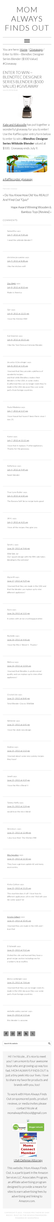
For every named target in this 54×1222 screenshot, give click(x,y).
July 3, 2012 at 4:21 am (17, 522)
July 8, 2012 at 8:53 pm (17, 287)
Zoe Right (11, 283)
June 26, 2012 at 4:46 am (18, 640)
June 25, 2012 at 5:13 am (18, 1015)
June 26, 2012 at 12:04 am (19, 666)
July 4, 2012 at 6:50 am (17, 496)
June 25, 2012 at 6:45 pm (18, 724)
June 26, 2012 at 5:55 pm (18, 613)
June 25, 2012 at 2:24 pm (18, 806)
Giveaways (14, 189)
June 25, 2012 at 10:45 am (19, 921)
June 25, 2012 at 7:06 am (18, 982)
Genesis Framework (37, 1215)
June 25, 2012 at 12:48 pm (19, 832)
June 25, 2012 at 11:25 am (19, 888)
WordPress (33, 1218)
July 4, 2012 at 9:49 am (17, 470)
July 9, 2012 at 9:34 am (17, 235)
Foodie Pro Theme (32, 1213)
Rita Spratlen (13, 855)
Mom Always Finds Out (27, 18)
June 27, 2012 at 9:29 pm (18, 581)
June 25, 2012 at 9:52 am (18, 950)
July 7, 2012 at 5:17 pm (17, 411)
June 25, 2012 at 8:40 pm (18, 698)
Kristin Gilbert (13, 917)
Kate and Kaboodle (14, 124)
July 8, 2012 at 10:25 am (18, 340)
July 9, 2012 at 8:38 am (17, 261)
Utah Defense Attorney (28, 1160)
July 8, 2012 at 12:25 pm (18, 313)
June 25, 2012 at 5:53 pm (18, 751)
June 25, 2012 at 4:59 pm (18, 780)
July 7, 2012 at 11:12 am (18, 440)
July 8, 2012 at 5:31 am (17, 366)
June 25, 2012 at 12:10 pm (19, 859)
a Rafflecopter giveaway (18, 179)
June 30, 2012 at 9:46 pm (18, 548)
